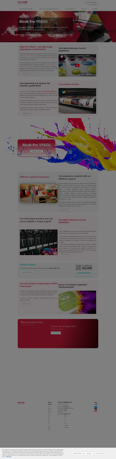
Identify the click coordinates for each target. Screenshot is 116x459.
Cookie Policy (8, 456)
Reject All (89, 453)
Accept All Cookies (100, 453)
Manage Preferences (77, 453)
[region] (58, 453)
